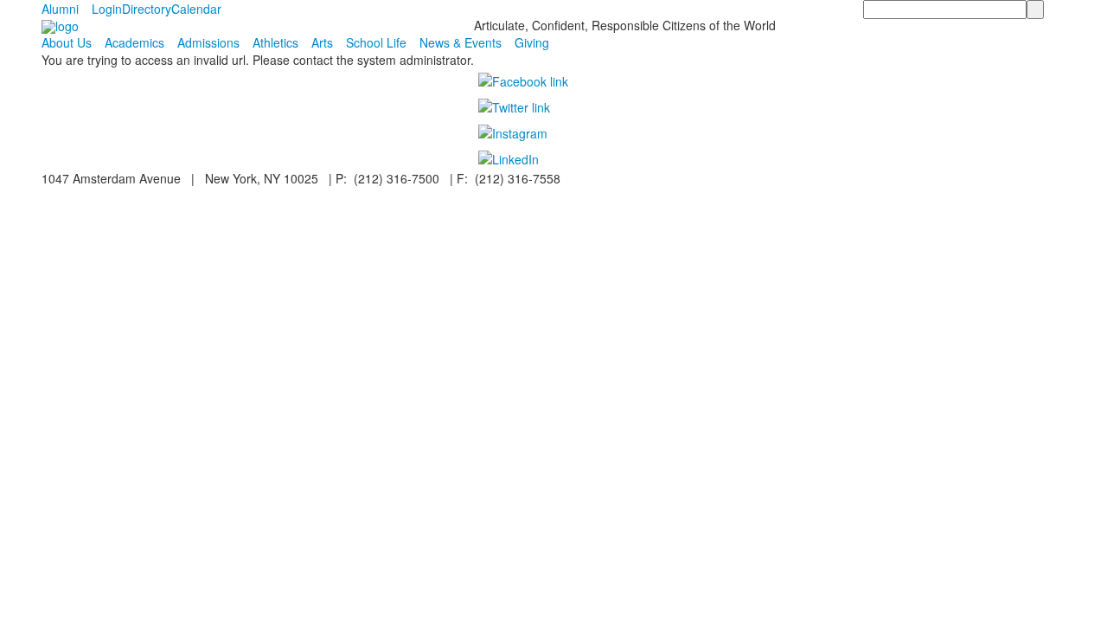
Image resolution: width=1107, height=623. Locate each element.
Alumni (60, 8)
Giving (532, 42)
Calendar (196, 8)
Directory (146, 8)
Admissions (208, 42)
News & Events (460, 42)
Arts (322, 42)
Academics (134, 42)
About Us (67, 42)
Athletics (275, 42)
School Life (376, 42)
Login (107, 8)
